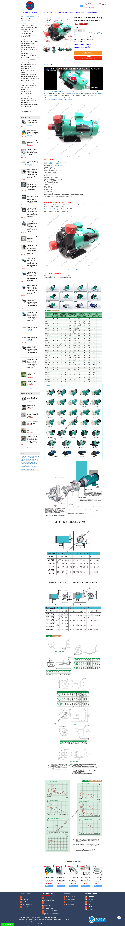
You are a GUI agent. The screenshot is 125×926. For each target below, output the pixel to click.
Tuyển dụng (88, 12)
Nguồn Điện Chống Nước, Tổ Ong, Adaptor (28, 71)
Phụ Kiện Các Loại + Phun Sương (28, 74)
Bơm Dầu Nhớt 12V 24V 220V (28, 43)
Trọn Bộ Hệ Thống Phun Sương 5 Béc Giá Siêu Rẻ (32, 398)
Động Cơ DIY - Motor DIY (26, 68)
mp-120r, (29, 469)
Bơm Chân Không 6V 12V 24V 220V (29, 76)
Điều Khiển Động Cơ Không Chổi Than (29, 62)
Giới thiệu (44, 12)
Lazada (77, 12)
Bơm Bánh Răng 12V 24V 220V (28, 96)
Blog (55, 12)
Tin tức (50, 12)
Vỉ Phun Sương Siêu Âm (26, 21)
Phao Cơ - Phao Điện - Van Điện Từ (29, 78)
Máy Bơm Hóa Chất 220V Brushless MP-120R (60, 99)
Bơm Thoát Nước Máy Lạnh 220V (28, 100)
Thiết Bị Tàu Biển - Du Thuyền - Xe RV (29, 85)
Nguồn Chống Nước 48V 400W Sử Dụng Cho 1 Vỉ (98, 879)
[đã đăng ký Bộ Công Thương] (97, 919)
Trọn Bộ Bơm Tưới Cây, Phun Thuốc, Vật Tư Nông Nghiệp (29, 36)
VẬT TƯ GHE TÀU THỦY (26, 111)
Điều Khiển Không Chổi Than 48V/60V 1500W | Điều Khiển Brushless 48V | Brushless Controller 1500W (32, 186)
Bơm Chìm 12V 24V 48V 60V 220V (29, 55)
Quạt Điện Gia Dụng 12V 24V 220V (29, 60)
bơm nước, (23, 465)
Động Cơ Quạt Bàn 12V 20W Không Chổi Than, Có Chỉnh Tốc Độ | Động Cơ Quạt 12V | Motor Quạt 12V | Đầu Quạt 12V (32, 439)
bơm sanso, (29, 465)
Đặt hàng (65, 12)
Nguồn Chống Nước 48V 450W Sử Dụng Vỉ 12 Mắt (32, 238)
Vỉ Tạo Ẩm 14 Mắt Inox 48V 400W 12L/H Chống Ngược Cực (32, 327)
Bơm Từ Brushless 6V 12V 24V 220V (29, 45)
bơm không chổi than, (29, 462)
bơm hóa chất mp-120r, (30, 460)
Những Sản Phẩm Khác (26, 87)
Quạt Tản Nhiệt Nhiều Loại (27, 57)
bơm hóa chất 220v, (30, 457)
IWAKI (79, 93)
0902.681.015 (91, 9)
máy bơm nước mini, (33, 468)
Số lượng (77, 27)
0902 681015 (46, 903)
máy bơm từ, (24, 469)
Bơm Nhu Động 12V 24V (26, 53)
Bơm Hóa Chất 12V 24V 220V (28, 47)
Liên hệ (95, 12)
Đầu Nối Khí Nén (24, 89)
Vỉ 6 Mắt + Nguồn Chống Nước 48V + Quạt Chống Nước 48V (32, 414)
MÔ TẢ (46, 64)
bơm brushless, (24, 456)
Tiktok (82, 12)
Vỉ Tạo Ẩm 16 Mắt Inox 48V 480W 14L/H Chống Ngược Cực (32, 337)
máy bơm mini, (31, 466)
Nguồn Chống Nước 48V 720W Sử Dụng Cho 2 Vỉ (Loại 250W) (32, 142)
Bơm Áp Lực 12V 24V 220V (27, 39)
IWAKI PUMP (58, 165)
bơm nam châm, (33, 463)
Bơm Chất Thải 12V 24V (26, 91)
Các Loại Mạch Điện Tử (26, 106)
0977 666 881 (47, 900)
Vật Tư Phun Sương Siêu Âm (27, 25)
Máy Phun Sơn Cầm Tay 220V (28, 80)
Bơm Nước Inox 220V (26, 102)
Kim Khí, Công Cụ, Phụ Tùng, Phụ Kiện (29, 83)
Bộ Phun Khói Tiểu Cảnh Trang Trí (28, 23)
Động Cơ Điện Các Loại (26, 66)
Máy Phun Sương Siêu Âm (27, 18)
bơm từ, (33, 465)
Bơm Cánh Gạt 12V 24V (26, 93)
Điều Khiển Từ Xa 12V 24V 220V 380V (29, 104)
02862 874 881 (47, 905)
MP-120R (50, 167)
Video (59, 12)
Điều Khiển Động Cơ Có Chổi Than (28, 64)
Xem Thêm (29, 388)
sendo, (32, 469)
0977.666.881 (91, 7)
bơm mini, (27, 463)
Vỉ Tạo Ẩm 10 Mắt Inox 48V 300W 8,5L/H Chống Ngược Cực (32, 122)
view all (79, 861)
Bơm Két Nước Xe (25, 109)
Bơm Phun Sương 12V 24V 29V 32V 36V (29, 50)
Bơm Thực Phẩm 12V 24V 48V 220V (29, 41)
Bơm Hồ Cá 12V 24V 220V (27, 98)
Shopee (71, 12)
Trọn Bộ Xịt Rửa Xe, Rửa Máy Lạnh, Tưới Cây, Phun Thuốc (29, 32)
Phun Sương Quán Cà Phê (27, 29)
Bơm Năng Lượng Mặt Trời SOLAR (29, 27)
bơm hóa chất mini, (30, 459)
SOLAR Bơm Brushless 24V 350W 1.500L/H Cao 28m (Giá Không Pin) (32, 132)
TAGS (51, 64)
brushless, (25, 466)
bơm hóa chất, (31, 456)
